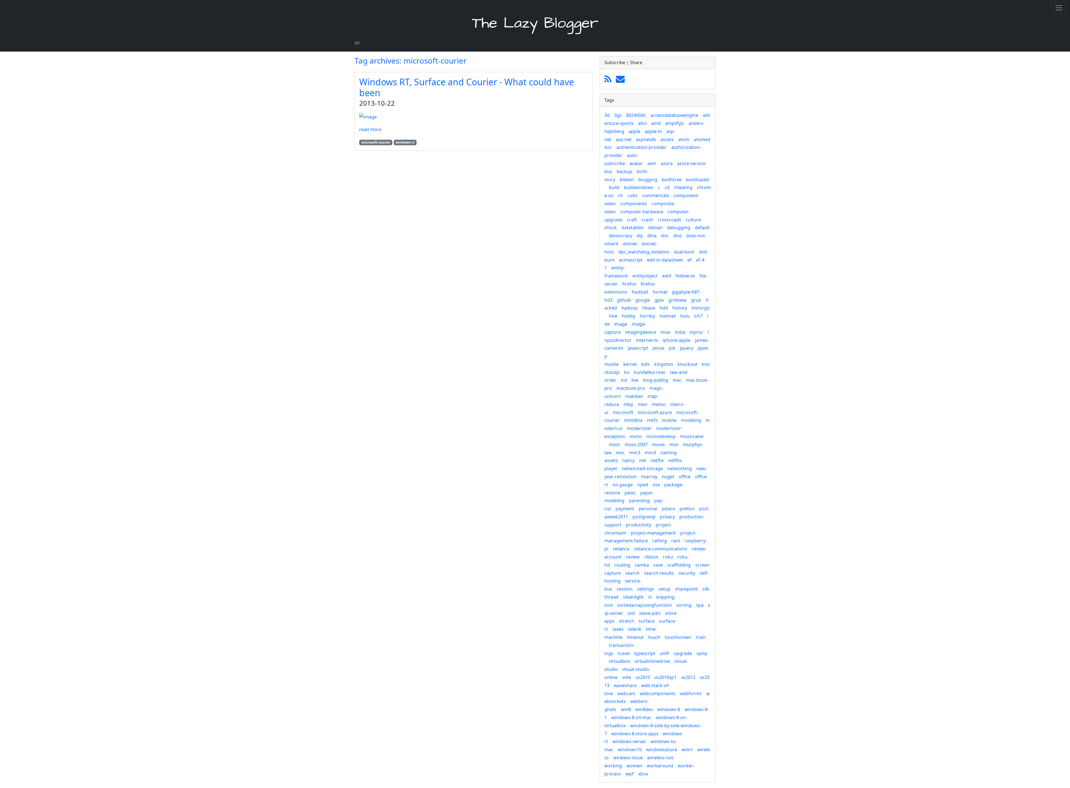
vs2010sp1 (666, 677)
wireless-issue (628, 758)
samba (642, 565)
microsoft (623, 412)
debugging (678, 227)
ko (626, 372)
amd (656, 123)
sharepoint (686, 589)
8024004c (636, 115)
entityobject (645, 276)
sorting (684, 605)
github (624, 300)
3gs (618, 115)
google (642, 300)
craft (632, 220)
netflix (657, 460)
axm (651, 163)
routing (622, 565)
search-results (659, 573)
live (634, 380)
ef (689, 260)
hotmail (668, 316)
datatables (632, 227)
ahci (642, 123)
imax (665, 332)
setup (664, 589)
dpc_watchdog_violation (643, 252)
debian (655, 227)
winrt (687, 749)
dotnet (630, 244)
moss (614, 444)
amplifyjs (674, 123)
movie (658, 444)
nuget (668, 476)
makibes (634, 396)
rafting (659, 541)
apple (634, 131)
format (660, 292)
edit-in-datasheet (665, 260)
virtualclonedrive (652, 661)
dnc (665, 236)
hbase (648, 308)
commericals (655, 195)
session (625, 589)
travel (624, 653)
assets (667, 139)
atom (683, 139)
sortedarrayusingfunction (644, 605)
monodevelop (661, 436)
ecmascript (631, 260)
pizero (668, 509)
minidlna (633, 420)
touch (654, 637)
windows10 (630, 749)
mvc (620, 452)
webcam (626, 693)
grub (696, 300)
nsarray (649, 476)
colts (633, 195)
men (642, 404)
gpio (659, 300)
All (356, 43)
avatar (636, 163)
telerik (634, 629)
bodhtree (672, 180)
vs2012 (688, 677)
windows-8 (668, 709)
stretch (626, 621)
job (672, 348)
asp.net (623, 139)
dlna (651, 236)
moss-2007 (636, 444)
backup (624, 171)
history (679, 308)
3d (607, 115)
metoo (659, 404)
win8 (626, 709)
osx (656, 485)
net (642, 460)
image (620, 324)
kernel (630, 364)
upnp (701, 653)
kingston (663, 364)
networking (679, 468)
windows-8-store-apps (634, 734)
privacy (667, 517)
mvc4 (650, 452)
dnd (677, 236)
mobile (669, 420)
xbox (643, 774)
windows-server (629, 741)
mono (635, 436)
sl (649, 597)
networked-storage (642, 468)
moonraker (692, 436)
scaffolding (679, 565)
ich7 (698, 316)
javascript (638, 348)
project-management (653, 533)
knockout (687, 364)
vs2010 (643, 677)
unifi (664, 653)
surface (647, 621)
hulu (685, 316)
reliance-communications (660, 549)
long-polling (655, 380)
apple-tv (653, 131)
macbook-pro (630, 388)
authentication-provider (641, 147)
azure (667, 163)
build (614, 187)
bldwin (627, 180)
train (701, 637)
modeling (691, 420)
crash (647, 220)
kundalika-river (650, 372)
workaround (660, 766)
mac (677, 380)
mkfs (652, 420)
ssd (631, 613)
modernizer (639, 428)
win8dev (644, 709)
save (658, 565)
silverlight (633, 597)
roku (668, 557)
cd (667, 187)
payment (625, 509)
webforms (691, 693)
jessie (658, 348)
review (633, 557)
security (687, 573)
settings (645, 589)
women (634, 766)
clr (620, 195)
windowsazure (661, 749)
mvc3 (634, 452)
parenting (639, 500)
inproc (696, 332)
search (632, 573)
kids (645, 364)
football (640, 292)
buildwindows (638, 187)
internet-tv (647, 340)
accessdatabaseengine (674, 115)
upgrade (683, 653)
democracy (620, 236)
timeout (635, 637)
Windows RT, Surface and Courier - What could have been (466, 87)
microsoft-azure (655, 412)
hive (613, 316)
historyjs (701, 308)
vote (626, 677)
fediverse (685, 276)
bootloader (698, 180)
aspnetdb (646, 139)
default (702, 227)
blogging (647, 180)
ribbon (651, 557)
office (684, 476)
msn (674, 444)
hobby (628, 316)
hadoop (629, 308)
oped (642, 485)
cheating (683, 187)
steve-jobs (650, 613)
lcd (624, 380)
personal (648, 509)
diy (640, 236)
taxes (618, 629)
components (633, 203)
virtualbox (619, 661)
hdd (664, 308)
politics (687, 509)
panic (630, 493)
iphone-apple (676, 340)
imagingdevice (640, 332)
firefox (629, 284)
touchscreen (678, 637)
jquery (686, 348)
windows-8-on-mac (631, 717)
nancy (628, 460)
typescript (644, 653)
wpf (630, 774)
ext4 (666, 276)
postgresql (644, 517)
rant (675, 541)
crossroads (669, 220)
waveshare (625, 685)
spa (700, 605)
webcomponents (657, 693)
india (680, 332)
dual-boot (684, 252)
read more (370, 129)
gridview (677, 300)
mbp (628, 404)
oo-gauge (622, 485)
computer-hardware (641, 212)
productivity (638, 525)
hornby (647, 316)
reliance (621, 549)
